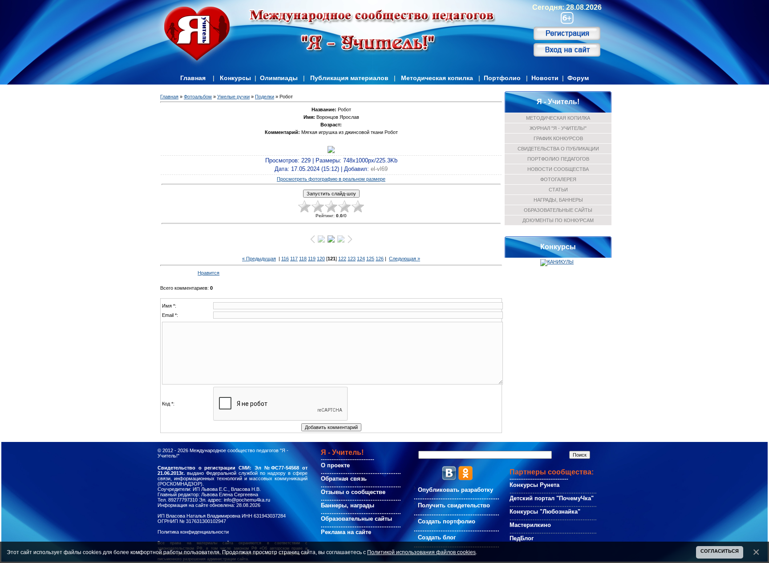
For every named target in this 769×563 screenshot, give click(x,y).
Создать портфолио (446, 521)
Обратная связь (344, 478)
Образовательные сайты (356, 518)
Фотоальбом (198, 96)
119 (312, 258)
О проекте (335, 465)
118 (303, 258)
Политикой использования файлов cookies (421, 552)
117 (294, 258)
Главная (193, 77)
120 (321, 258)
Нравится (208, 272)
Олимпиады (279, 77)
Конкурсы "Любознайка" (545, 511)
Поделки (264, 96)
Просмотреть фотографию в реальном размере (331, 179)
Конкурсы (235, 77)
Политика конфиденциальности (193, 532)
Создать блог (437, 537)
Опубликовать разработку (455, 489)
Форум (578, 77)
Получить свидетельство (454, 505)
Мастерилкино (530, 525)
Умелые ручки (233, 96)
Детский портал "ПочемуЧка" (552, 498)
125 (370, 258)
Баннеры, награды (347, 505)
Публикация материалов (349, 77)
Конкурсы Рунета (534, 485)
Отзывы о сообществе (353, 492)
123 (352, 258)
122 (342, 258)
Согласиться (719, 551)
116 (285, 258)
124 (361, 258)
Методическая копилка (437, 77)
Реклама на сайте (346, 532)
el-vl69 (379, 169)
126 (380, 258)
